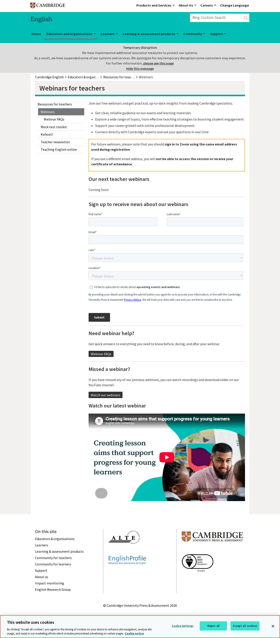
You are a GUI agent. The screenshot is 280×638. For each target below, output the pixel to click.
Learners (108, 33)
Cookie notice (134, 633)
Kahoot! (47, 134)
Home (36, 33)
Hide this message (140, 68)
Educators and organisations (69, 33)
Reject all (213, 626)
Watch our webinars (105, 395)
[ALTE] (124, 552)
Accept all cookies (245, 626)
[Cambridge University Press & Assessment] (212, 550)
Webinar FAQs (54, 119)
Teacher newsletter (55, 142)
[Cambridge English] (47, 6)
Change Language (234, 5)
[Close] (273, 626)
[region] (140, 626)
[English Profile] (127, 572)
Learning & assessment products (149, 33)
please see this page (158, 63)
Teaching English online (59, 149)
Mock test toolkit (54, 127)
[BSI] (197, 579)
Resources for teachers (55, 104)
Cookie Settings (182, 626)
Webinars (48, 112)
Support (216, 33)
